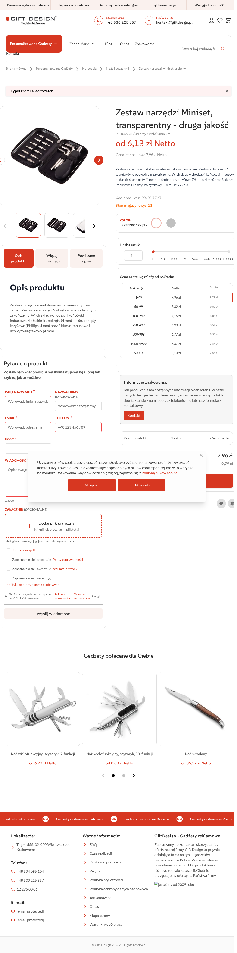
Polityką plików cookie (159, 472)
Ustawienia (142, 485)
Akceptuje (92, 485)
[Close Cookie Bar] (201, 455)
